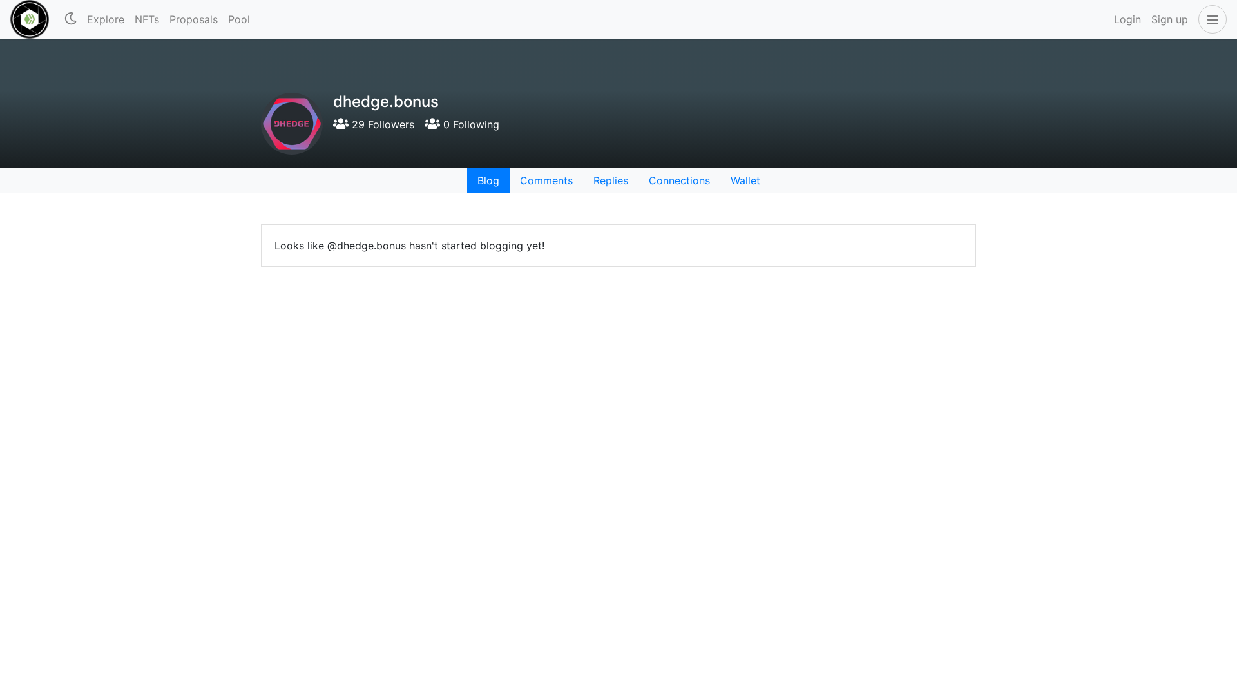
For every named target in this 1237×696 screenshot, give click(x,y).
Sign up (1169, 19)
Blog (488, 180)
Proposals (193, 19)
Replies (610, 180)
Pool (239, 19)
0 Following (469, 124)
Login (1127, 19)
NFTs (147, 19)
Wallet (745, 180)
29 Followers (381, 124)
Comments (546, 180)
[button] (1210, 19)
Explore (105, 19)
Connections (679, 180)
